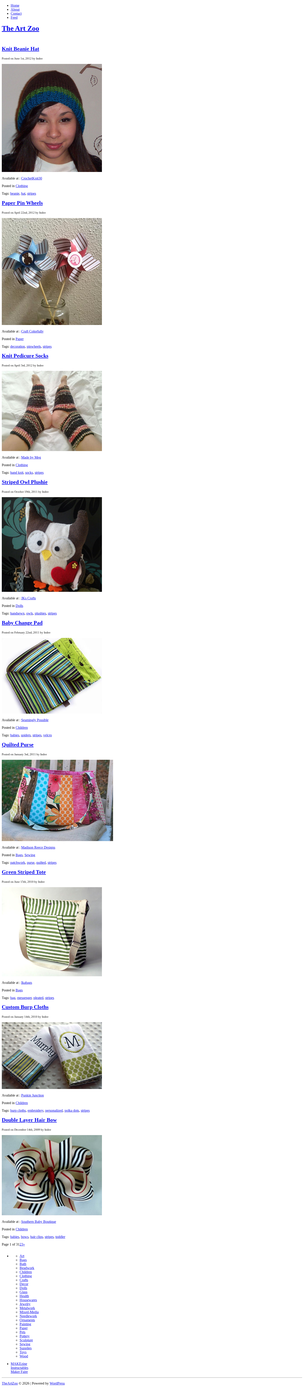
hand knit (16, 472)
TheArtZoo (10, 1383)
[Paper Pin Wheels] (52, 324)
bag (12, 998)
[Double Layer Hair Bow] (52, 1214)
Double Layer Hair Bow (29, 1120)
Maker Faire (19, 1372)
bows (24, 1237)
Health (24, 1296)
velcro (47, 735)
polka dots (72, 1110)
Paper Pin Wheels (22, 203)
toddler (60, 1237)
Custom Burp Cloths (25, 1007)
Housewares (28, 1300)
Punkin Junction (32, 1095)
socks (29, 472)
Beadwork (27, 1268)
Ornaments (27, 1320)
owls (29, 613)
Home (15, 5)
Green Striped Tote (24, 872)
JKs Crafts (28, 598)
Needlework (28, 1316)
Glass (23, 1292)
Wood (24, 1356)
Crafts (24, 1280)
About (15, 9)
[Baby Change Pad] (52, 712)
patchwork (17, 862)
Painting (25, 1324)
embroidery (35, 1110)
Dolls (19, 606)
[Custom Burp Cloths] (52, 1088)
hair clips (36, 1237)
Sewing (29, 855)
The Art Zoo (20, 28)
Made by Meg (31, 457)
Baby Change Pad (22, 623)
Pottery (25, 1336)
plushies (40, 613)
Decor (24, 1284)
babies (14, 735)
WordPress (57, 1383)
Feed (14, 17)
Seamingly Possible (35, 720)
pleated (38, 998)
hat (23, 193)
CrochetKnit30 (31, 178)
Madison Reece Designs (38, 847)
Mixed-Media (29, 1312)
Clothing (22, 186)
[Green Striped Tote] (52, 975)
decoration (17, 346)
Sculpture (26, 1340)
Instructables (19, 1368)
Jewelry (25, 1304)
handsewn (17, 613)
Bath (23, 1264)
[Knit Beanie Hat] (52, 171)
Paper (20, 339)
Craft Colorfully (32, 331)
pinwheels (34, 346)
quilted (41, 862)
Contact (16, 13)
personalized (54, 1110)
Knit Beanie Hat (20, 49)
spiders (26, 735)
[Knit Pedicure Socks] (52, 450)
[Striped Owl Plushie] (52, 590)
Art (22, 1256)
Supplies (26, 1348)
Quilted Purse (18, 745)
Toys (23, 1352)
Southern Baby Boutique (38, 1222)
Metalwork (27, 1308)
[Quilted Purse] (57, 840)
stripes (31, 193)
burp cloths (18, 1110)
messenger (24, 998)
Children (22, 727)
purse (30, 862)
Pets (22, 1332)
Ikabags (26, 983)
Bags (19, 855)
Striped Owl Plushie (25, 482)
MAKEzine (19, 1364)
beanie (14, 193)
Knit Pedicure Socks (25, 356)
